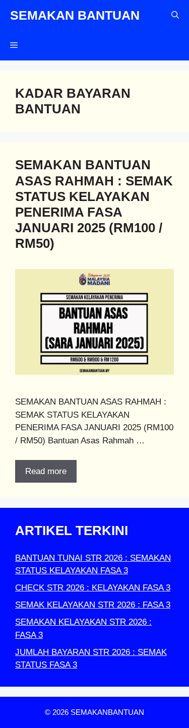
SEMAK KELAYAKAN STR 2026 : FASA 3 (92, 605)
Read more (46, 471)
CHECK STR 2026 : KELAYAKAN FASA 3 (92, 587)
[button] (175, 15)
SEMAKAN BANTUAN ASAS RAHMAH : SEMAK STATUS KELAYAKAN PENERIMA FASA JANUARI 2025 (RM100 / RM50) (94, 204)
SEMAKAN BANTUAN (75, 15)
